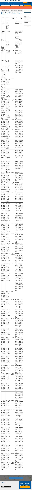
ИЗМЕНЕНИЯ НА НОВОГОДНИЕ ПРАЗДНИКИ (27, 19)
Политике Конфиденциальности (25, 485)
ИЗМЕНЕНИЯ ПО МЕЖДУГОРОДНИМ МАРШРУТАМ (26, 23)
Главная (15, 2)
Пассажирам (22, 2)
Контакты (29, 2)
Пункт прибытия (13, 4)
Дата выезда (21, 4)
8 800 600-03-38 (3, 482)
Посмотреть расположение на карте (16, 477)
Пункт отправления (3, 4)
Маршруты (18, 2)
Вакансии (26, 2)
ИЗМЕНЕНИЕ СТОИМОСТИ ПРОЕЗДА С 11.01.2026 (27, 16)
